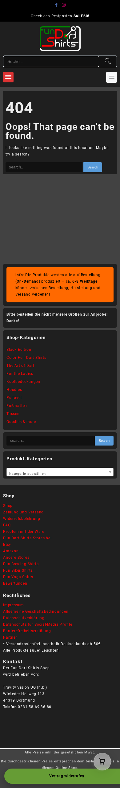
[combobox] (60, 472)
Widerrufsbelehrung (21, 518)
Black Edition (18, 349)
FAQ (6, 525)
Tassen (13, 414)
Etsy (7, 544)
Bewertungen (15, 583)
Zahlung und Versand (23, 512)
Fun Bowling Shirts (20, 564)
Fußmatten (16, 406)
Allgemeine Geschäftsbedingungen (36, 611)
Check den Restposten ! (60, 16)
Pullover (14, 398)
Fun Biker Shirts (18, 570)
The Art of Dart (20, 365)
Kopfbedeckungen (23, 381)
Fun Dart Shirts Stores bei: (28, 538)
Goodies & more (21, 422)
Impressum (13, 605)
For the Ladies (19, 373)
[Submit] (108, 61)
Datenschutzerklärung (24, 618)
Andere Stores (16, 557)
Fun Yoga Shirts (18, 577)
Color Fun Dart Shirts (26, 357)
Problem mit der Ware (23, 531)
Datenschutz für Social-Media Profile (37, 624)
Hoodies (14, 390)
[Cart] (102, 761)
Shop (8, 506)
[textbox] (60, 472)
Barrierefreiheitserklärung (27, 631)
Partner (10, 637)
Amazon (11, 551)
